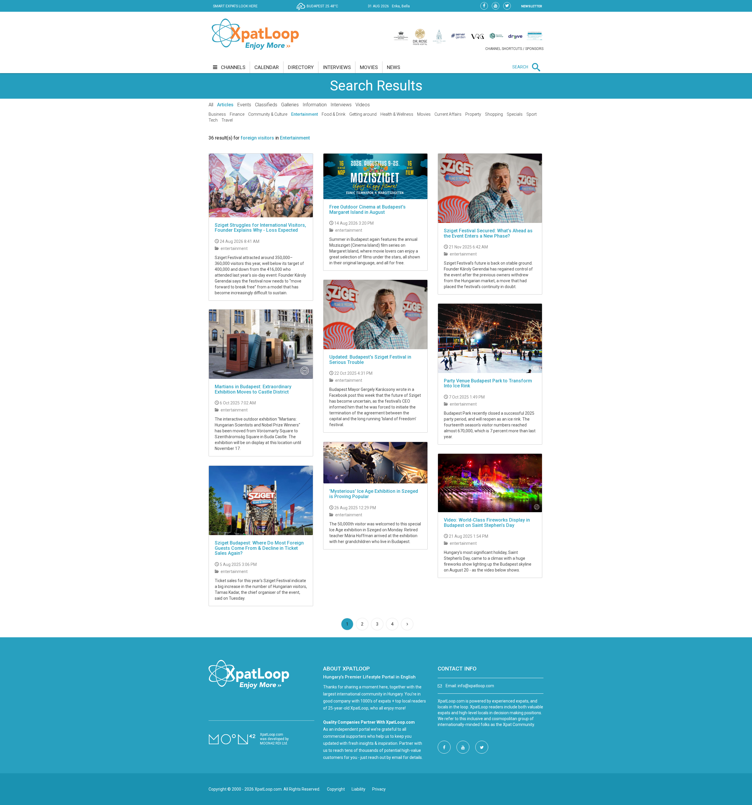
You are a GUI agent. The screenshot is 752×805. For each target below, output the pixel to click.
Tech (213, 120)
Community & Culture (267, 114)
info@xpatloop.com (476, 685)
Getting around (363, 114)
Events (244, 104)
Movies (424, 114)
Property (473, 114)
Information (315, 104)
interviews (337, 67)
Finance (237, 114)
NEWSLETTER (531, 6)
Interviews (341, 104)
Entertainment (304, 114)
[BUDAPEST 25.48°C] (318, 10)
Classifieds (266, 104)
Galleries (290, 104)
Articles (225, 104)
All (211, 104)
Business (217, 114)
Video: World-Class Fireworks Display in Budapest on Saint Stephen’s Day (487, 522)
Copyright (336, 789)
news (393, 67)
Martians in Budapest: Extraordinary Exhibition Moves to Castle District (253, 389)
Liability (358, 789)
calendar (266, 67)
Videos (362, 104)
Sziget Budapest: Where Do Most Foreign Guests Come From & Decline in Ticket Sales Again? (259, 548)
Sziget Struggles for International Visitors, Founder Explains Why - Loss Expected (260, 227)
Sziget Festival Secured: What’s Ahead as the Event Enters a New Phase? (488, 233)
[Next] (407, 624)
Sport (531, 114)
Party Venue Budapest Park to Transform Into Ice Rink (488, 383)
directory (301, 67)
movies (369, 67)
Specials (515, 114)
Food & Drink (333, 114)
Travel (227, 120)
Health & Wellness (396, 114)
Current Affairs (447, 114)
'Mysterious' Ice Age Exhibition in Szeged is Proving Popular (373, 493)
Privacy (379, 789)
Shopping (494, 114)
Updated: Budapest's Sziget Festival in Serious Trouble (370, 359)
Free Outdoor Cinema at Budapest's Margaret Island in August (367, 209)
